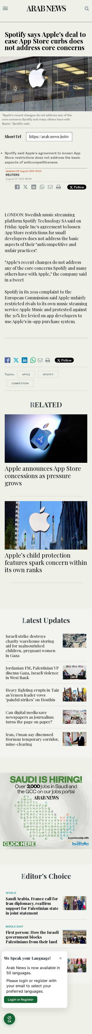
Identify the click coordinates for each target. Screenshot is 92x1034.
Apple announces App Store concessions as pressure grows (43, 475)
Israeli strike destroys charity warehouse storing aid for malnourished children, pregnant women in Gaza (30, 646)
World (11, 893)
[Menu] (5, 8)
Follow (78, 187)
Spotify (48, 374)
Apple (26, 374)
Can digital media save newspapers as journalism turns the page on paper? (30, 717)
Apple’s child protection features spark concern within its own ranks (46, 562)
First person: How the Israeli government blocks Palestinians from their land (32, 937)
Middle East (14, 926)
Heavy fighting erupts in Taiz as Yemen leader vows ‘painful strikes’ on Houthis (32, 694)
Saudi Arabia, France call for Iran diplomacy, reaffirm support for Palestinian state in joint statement (32, 905)
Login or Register (20, 999)
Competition (20, 383)
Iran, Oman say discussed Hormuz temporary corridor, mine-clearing (32, 739)
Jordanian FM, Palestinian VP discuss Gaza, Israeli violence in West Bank (32, 672)
